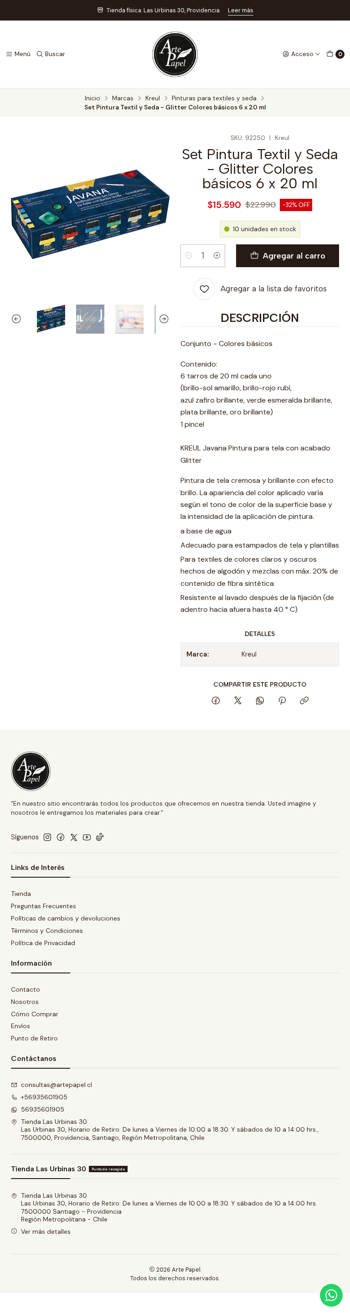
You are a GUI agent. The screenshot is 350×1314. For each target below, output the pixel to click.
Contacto (25, 989)
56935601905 (42, 1109)
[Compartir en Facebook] (215, 701)
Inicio (92, 98)
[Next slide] (163, 319)
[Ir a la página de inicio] (175, 54)
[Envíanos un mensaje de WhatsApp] (331, 1295)
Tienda (21, 894)
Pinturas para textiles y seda (214, 98)
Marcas (123, 98)
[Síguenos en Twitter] (73, 837)
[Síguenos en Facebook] (60, 837)
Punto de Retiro (34, 1038)
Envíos (20, 1026)
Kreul (152, 98)
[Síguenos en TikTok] (99, 837)
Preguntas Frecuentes (43, 906)
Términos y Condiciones (47, 930)
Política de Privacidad (43, 943)
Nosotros (25, 1002)
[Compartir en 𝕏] (238, 701)
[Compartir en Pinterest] (282, 701)
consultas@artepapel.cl (56, 1085)
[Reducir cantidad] (188, 256)
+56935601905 (44, 1097)
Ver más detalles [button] (46, 1231)
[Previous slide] (18, 319)
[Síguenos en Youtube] (86, 837)
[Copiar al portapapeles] (304, 701)
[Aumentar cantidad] (217, 256)
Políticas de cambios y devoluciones (65, 918)
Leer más (240, 10)
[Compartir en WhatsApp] (260, 701)
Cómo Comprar (34, 1014)
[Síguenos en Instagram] (47, 837)
